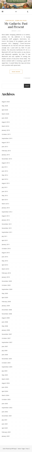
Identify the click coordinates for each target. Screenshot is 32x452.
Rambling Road (21, 20)
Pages (23, 448)
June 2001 (5, 424)
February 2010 (6, 273)
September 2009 (7, 289)
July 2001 (4, 420)
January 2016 (6, 130)
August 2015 (6, 142)
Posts (27, 448)
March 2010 (5, 269)
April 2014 (5, 179)
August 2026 (6, 102)
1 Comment (26, 78)
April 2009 (5, 297)
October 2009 (6, 285)
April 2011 (5, 240)
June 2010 (5, 257)
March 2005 (5, 379)
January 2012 (6, 220)
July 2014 (4, 167)
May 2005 (5, 375)
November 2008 (7, 314)
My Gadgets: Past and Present (16, 25)
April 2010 (5, 265)
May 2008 (5, 326)
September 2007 (7, 342)
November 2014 (7, 159)
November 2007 (7, 334)
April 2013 (5, 199)
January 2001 (6, 436)
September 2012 (7, 212)
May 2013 (5, 195)
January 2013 (6, 208)
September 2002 (7, 407)
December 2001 (7, 416)
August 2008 (6, 318)
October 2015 (6, 134)
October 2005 (6, 363)
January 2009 (6, 305)
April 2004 (5, 391)
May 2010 (5, 261)
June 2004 (5, 387)
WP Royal (13, 448)
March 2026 (5, 114)
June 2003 (5, 403)
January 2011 (6, 244)
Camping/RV (9, 20)
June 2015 (5, 146)
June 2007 (5, 346)
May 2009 (5, 293)
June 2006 (5, 354)
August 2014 (6, 163)
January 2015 (6, 155)
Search (27, 85)
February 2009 (6, 301)
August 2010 (6, 252)
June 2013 (5, 191)
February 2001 (6, 432)
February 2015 (6, 150)
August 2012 (6, 216)
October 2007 (6, 338)
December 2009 (7, 281)
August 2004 (6, 383)
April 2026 (5, 110)
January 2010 (6, 277)
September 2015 (7, 138)
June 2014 (5, 171)
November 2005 (7, 359)
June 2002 (5, 412)
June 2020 (5, 118)
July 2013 (4, 187)
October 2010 (6, 248)
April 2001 (5, 428)
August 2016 (6, 122)
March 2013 (5, 203)
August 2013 (6, 183)
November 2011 (7, 228)
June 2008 (5, 322)
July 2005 (4, 371)
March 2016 (5, 126)
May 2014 (5, 175)
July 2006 (4, 350)
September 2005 (7, 367)
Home (19, 448)
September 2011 (7, 232)
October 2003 (6, 399)
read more (16, 71)
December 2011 (7, 224)
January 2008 (6, 330)
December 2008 (7, 310)
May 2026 (5, 106)
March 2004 (5, 395)
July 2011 (4, 236)
